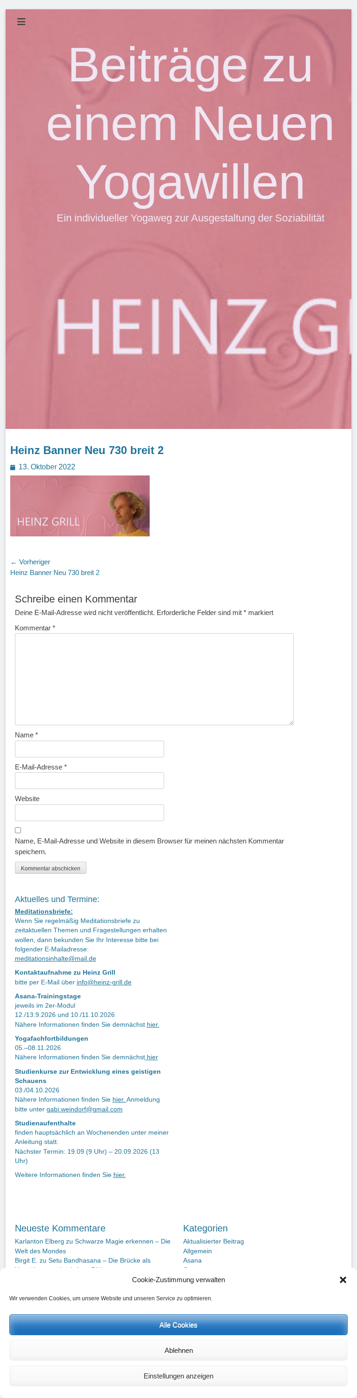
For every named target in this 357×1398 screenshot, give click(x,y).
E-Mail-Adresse (41, 767)
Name (26, 735)
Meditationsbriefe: (44, 911)
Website (27, 799)
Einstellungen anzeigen (178, 1376)
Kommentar (35, 628)
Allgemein (197, 1251)
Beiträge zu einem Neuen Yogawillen (190, 123)
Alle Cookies (178, 1325)
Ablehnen (179, 1350)
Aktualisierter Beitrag (213, 1241)
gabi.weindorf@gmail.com (84, 1109)
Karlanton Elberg (39, 1241)
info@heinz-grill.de (104, 982)
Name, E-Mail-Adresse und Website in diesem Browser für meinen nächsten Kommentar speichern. (149, 846)
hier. (153, 1024)
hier (151, 1057)
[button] (343, 1279)
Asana (192, 1260)
